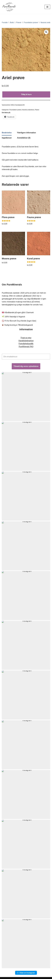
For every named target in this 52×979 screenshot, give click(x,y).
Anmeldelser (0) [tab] (23, 138)
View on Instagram (27, 973)
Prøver (18, 22)
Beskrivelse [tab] (7, 133)
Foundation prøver (31, 22)
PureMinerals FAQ (26, 346)
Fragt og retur (26, 338)
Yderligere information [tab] (26, 133)
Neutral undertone (28, 110)
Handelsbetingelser (26, 341)
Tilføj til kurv (26, 94)
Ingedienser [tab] (7, 138)
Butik (12, 22)
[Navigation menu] (47, 7)
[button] (46, 32)
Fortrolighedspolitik (26, 344)
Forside (5, 22)
